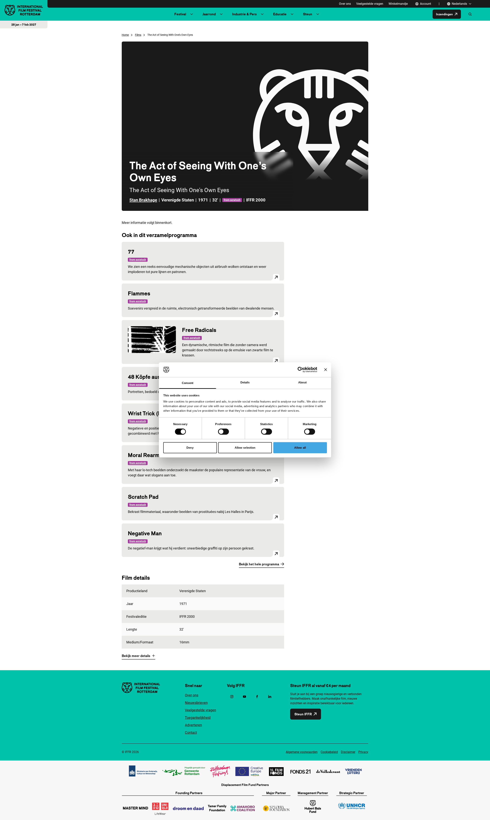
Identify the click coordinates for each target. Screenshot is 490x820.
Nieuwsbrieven (196, 703)
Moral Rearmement (151, 455)
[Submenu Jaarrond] (221, 14)
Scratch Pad (143, 496)
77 (131, 251)
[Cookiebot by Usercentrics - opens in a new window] (300, 370)
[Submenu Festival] (191, 14)
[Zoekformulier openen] (470, 14)
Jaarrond (209, 14)
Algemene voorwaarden (302, 752)
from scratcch (232, 199)
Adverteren (193, 725)
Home (125, 34)
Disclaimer (348, 752)
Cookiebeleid (329, 752)
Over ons (345, 4)
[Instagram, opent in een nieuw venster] (232, 696)
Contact (191, 732)
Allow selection (245, 447)
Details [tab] (245, 382)
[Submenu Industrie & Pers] (262, 14)
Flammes (139, 293)
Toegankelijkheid (198, 718)
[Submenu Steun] (318, 14)
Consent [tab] (187, 383)
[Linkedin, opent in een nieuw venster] (269, 696)
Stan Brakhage (143, 200)
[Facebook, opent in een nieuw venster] (257, 696)
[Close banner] (325, 369)
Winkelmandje (398, 4)
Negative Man (145, 533)
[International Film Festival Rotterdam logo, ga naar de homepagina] (24, 10)
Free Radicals (199, 330)
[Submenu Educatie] (292, 14)
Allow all (300, 447)
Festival (180, 14)
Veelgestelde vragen (369, 4)
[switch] (223, 432)
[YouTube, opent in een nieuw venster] (244, 696)
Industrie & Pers (244, 14)
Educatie (280, 14)
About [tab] (302, 382)
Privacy (363, 752)
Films (138, 34)
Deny (189, 447)
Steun (307, 14)
